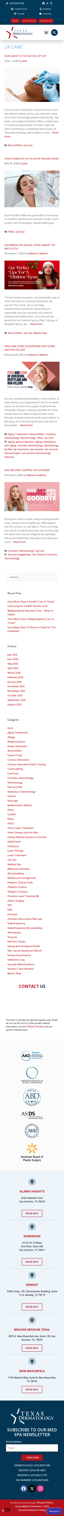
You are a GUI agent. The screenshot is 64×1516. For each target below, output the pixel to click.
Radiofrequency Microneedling (24, 928)
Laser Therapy (15, 850)
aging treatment (24, 441)
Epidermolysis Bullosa (19, 805)
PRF (9, 905)
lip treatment (21, 449)
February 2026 (15, 677)
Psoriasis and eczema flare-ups (24, 919)
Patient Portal (34, 1026)
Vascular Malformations (21, 964)
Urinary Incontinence (19, 955)
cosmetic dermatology (30, 445)
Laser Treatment (16, 855)
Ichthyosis (13, 846)
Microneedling (15, 873)
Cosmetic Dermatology (21, 550)
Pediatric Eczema (17, 887)
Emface (11, 796)
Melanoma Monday (18, 868)
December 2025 (16, 686)
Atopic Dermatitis (17, 746)
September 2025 (16, 700)
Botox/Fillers (15, 145)
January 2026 (14, 682)
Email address (14, 1441)
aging (11, 441)
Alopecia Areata (16, 741)
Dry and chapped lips (19, 554)
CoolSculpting (15, 769)
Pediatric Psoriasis (17, 891)
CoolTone (12, 773)
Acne (10, 728)
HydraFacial (14, 841)
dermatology (51, 445)
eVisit (10, 809)
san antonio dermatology (36, 453)
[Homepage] (23, 32)
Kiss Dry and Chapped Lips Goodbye (27, 470)
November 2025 (16, 691)
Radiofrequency (16, 923)
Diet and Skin (14, 787)
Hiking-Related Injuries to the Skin (27, 837)
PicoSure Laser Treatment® (23, 896)
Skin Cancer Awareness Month (24, 950)
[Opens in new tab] (43, 3)
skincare (9, 457)
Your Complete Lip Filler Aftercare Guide (31, 158)
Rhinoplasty (14, 932)
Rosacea (12, 937)
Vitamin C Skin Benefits (20, 968)
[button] (46, 32)
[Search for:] (32, 577)
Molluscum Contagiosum (21, 878)
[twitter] (47, 3)
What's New (14, 973)
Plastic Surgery (15, 900)
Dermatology (28, 437)
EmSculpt (12, 800)
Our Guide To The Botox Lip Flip (25, 56)
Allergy (11, 737)
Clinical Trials (14, 755)
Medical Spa (40, 333)
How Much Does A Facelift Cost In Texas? (30, 601)
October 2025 (15, 695)
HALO (10, 823)
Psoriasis (12, 914)
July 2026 (12, 654)
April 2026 (12, 668)
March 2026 (14, 672)
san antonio (36, 449)
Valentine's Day (16, 959)
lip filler (8, 449)
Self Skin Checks (16, 941)
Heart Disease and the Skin (22, 832)
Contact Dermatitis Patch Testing (26, 764)
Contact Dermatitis (18, 759)
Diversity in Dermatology (21, 791)
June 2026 (12, 659)
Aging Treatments (18, 434)
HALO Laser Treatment (20, 828)
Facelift (11, 814)
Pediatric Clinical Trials (20, 882)
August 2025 (14, 704)
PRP (9, 909)
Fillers (11, 231)
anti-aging (10, 445)
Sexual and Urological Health (23, 946)
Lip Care (28, 145)
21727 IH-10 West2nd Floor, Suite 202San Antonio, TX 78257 (32, 1246)
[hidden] (7, 1509)
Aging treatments (45, 441)
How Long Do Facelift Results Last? (27, 606)
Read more (36, 324)
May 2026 (12, 663)
